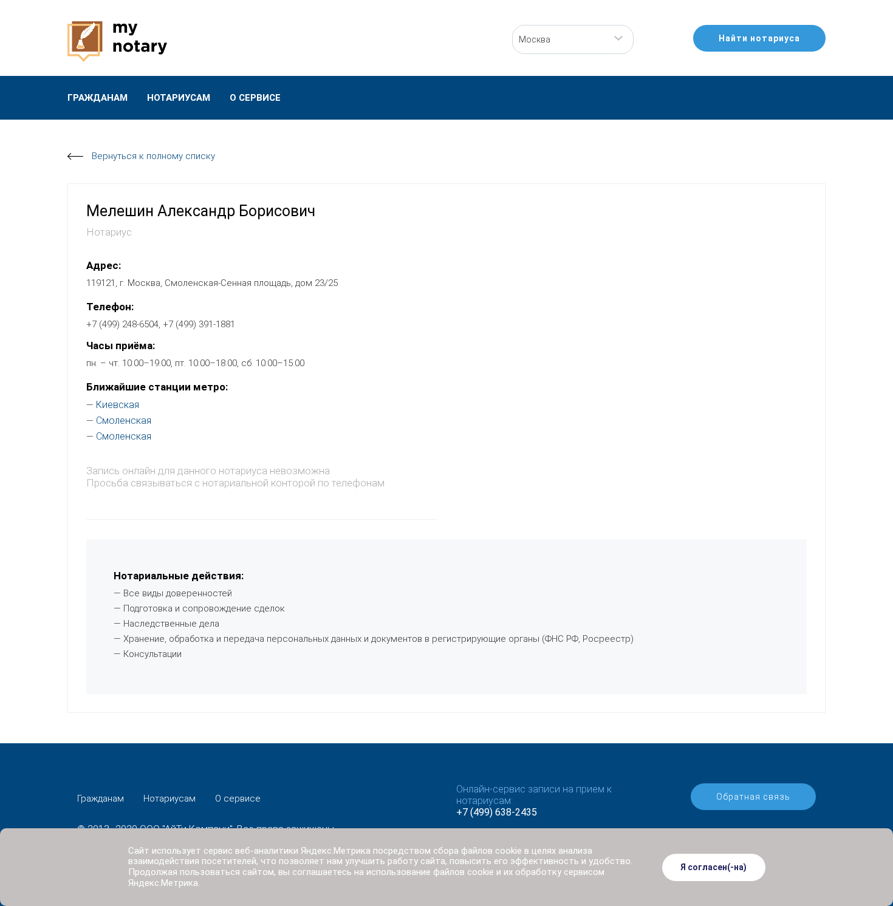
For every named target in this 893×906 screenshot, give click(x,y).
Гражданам (97, 97)
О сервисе (255, 97)
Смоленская (123, 420)
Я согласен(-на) (713, 867)
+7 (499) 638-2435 (496, 812)
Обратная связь (753, 797)
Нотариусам (178, 97)
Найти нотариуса (759, 38)
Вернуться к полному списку (153, 156)
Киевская (117, 404)
